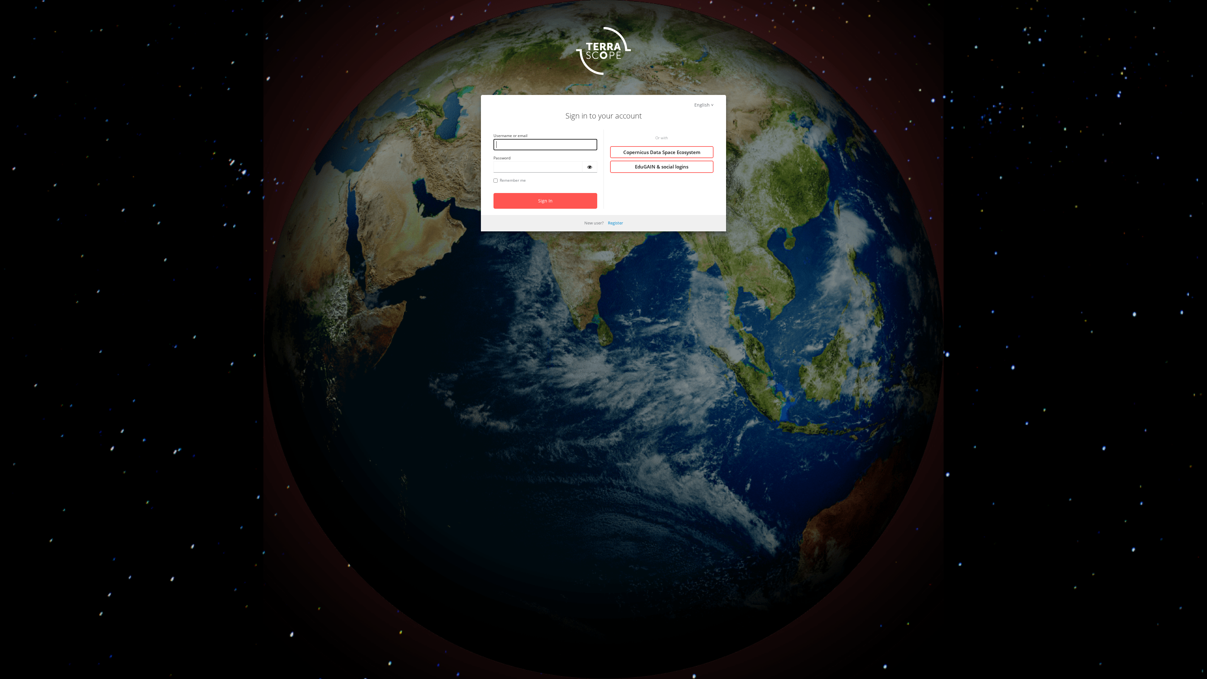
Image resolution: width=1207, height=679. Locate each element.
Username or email (510, 135)
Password (501, 158)
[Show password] (589, 167)
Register (615, 223)
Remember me (513, 180)
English (702, 105)
